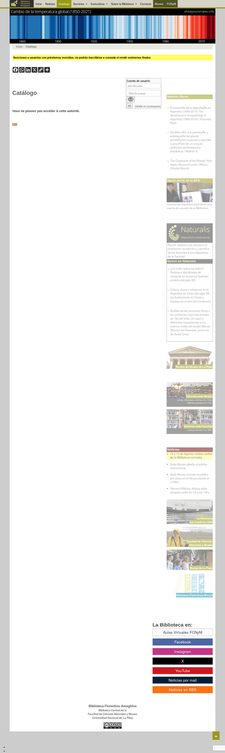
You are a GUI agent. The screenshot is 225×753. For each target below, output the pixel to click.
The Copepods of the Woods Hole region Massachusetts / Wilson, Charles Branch (191, 164)
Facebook (182, 641)
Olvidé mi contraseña (148, 106)
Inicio (39, 4)
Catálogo (64, 4)
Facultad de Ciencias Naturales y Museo (200, 543)
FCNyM (171, 4)
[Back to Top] (216, 735)
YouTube (182, 670)
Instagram (182, 651)
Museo (159, 4)
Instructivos (98, 4)
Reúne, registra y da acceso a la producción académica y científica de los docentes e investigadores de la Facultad (188, 250)
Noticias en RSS (182, 689)
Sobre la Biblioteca (122, 4)
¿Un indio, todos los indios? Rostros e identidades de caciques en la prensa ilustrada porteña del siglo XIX (189, 274)
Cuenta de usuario (138, 81)
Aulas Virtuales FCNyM (182, 632)
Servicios (79, 4)
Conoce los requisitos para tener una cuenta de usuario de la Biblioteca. (189, 206)
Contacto (145, 4)
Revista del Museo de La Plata (194, 367)
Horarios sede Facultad (198, 426)
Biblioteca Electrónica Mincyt (194, 595)
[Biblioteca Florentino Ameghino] (22, 3)
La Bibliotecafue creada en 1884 (201, 520)
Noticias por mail (183, 680)
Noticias (50, 4)
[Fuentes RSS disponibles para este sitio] (86, 124)
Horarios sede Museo (199, 396)
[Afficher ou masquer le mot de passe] (131, 99)
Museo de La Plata (201, 568)
